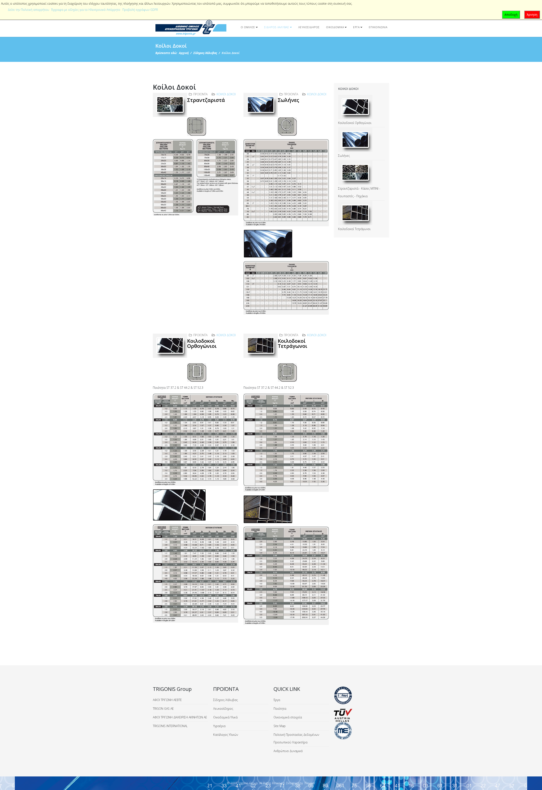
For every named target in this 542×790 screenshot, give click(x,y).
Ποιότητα (280, 709)
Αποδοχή (511, 14)
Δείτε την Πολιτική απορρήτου (28, 10)
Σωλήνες (288, 99)
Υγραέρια (219, 726)
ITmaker (309, 783)
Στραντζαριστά (206, 99)
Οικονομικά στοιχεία (288, 717)
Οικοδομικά (335, 27)
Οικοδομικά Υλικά (225, 717)
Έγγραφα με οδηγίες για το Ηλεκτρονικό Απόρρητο (85, 10)
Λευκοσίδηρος (309, 27)
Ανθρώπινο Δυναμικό (288, 751)
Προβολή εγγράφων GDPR (140, 10)
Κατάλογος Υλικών (225, 735)
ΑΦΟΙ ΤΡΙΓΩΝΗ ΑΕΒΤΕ (167, 700)
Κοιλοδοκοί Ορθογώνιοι (202, 343)
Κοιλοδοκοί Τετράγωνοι (292, 343)
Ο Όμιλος (248, 27)
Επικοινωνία (378, 27)
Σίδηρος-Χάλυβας (276, 27)
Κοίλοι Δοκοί (226, 94)
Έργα (356, 27)
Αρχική (184, 53)
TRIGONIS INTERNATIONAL (170, 726)
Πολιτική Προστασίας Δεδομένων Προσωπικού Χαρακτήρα (296, 738)
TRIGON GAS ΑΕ (163, 709)
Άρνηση (532, 14)
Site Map (280, 726)
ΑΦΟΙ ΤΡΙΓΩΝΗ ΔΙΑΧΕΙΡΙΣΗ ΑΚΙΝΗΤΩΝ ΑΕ (180, 717)
